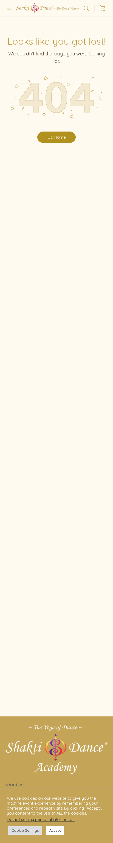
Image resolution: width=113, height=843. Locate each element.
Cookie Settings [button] (25, 830)
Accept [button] (55, 830)
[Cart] (102, 8)
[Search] (87, 8)
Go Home (56, 137)
